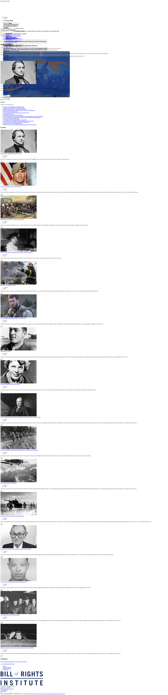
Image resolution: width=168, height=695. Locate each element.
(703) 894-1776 (5, 690)
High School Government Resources (13, 36)
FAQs (7, 37)
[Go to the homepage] (84, 678)
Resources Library (7, 667)
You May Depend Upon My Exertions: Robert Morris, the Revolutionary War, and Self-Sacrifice (23, 116)
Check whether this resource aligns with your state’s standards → (14, 661)
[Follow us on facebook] (2, 691)
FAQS (50, 693)
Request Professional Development (13, 40)
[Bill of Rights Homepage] (24, 16)
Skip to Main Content (5, 1)
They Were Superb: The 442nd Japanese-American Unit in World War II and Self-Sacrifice (19, 450)
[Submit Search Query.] (13, 31)
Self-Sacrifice (6, 669)
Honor (2, 99)
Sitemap (47, 693)
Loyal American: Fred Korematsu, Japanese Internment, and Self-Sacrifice (18, 121)
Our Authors (8, 36)
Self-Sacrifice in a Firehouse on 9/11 (10, 111)
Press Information (9, 43)
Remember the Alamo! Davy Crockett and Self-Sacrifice (15, 109)
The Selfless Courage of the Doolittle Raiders (12, 123)
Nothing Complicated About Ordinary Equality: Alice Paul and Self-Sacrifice (19, 110)
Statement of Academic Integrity (58, 693)
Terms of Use (8, 46)
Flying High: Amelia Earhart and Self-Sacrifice (13, 115)
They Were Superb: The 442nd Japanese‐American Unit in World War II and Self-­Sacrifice (22, 117)
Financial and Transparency (11, 42)
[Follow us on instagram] (3, 691)
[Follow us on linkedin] (1, 691)
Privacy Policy (9, 47)
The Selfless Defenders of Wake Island (11, 118)
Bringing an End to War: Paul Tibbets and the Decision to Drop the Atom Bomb (19, 124)
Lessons (4, 93)
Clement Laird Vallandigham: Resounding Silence (13, 106)
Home (4, 666)
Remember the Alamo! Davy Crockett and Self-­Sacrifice (12, 219)
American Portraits (7, 668)
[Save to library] (2, 162)
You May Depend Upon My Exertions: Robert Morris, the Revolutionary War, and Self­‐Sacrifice (21, 417)
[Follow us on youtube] (5, 691)
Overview (5, 92)
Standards (5, 95)
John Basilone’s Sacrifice (8, 113)
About (5, 25)
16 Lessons (5, 58)
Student (5, 20)
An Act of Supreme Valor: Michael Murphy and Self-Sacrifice (16, 112)
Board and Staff (9, 33)
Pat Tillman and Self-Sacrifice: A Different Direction (14, 108)
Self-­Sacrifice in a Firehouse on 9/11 (8, 285)
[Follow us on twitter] (4, 691)
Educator (5, 17)
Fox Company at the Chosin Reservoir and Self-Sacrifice (15, 119)
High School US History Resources (13, 34)
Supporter (5, 23)
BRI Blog (8, 34)
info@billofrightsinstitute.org (8, 688)
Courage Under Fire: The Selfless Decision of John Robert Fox (16, 122)
